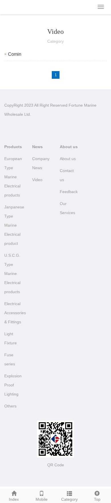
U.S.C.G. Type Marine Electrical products (12, 273)
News (37, 146)
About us (69, 146)
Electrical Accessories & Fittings (15, 312)
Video (37, 179)
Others (10, 406)
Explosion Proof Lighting (13, 385)
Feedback (69, 191)
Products (13, 146)
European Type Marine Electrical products (13, 176)
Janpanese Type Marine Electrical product (14, 225)
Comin (14, 54)
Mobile (42, 499)
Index (14, 499)
